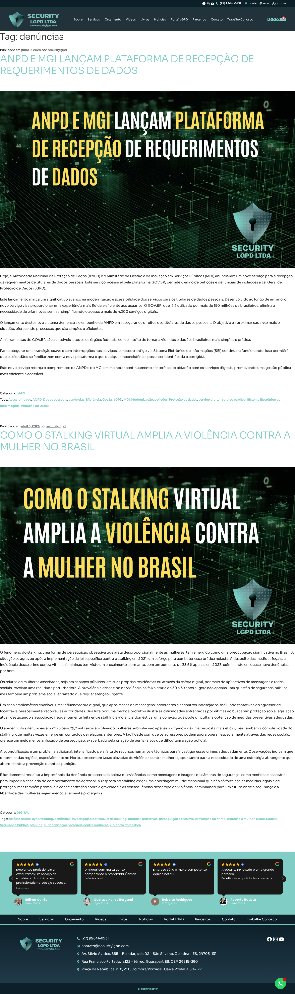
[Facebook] (203, 3)
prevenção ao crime (210, 819)
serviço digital (210, 399)
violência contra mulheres (88, 825)
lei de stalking (116, 819)
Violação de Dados (35, 406)
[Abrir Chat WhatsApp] (280, 983)
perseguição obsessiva (176, 819)
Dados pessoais (55, 399)
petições (161, 399)
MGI (127, 399)
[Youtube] (212, 3)
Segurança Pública (14, 825)
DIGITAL (23, 812)
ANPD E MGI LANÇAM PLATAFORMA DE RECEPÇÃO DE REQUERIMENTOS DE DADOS (127, 65)
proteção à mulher (241, 819)
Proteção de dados (183, 399)
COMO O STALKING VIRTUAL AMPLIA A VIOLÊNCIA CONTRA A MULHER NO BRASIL (145, 441)
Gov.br (107, 399)
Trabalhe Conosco (240, 19)
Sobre (78, 19)
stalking (36, 825)
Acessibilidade (19, 399)
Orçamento (113, 19)
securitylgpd (57, 50)
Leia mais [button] (22, 888)
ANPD (37, 399)
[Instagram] (208, 3)
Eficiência (93, 399)
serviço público (234, 399)
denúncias (76, 399)
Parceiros (199, 19)
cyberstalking (42, 819)
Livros (145, 19)
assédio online (19, 819)
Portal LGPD (179, 19)
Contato (217, 19)
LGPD (21, 393)
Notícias (160, 19)
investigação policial (88, 819)
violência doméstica (125, 825)
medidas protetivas (143, 819)
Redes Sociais (266, 819)
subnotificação (55, 825)
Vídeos (131, 19)
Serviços (93, 19)
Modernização (142, 399)
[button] (283, 879)
